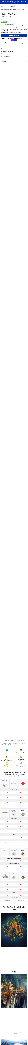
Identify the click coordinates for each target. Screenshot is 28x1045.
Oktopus (14, 971)
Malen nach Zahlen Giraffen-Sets (18, 9)
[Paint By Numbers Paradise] (13, 6)
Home (2, 9)
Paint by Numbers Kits (8, 9)
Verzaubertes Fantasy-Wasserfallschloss (14, 1032)
